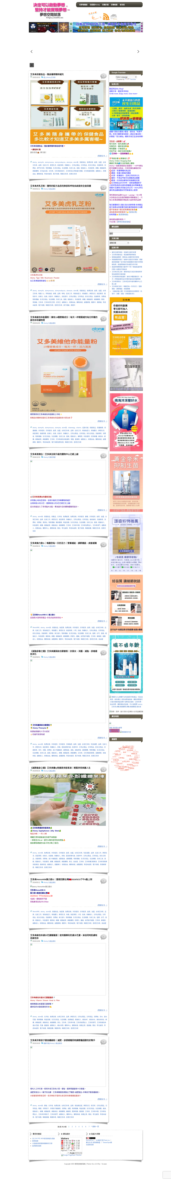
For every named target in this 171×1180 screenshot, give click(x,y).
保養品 (53, 516)
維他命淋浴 (100, 1019)
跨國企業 (82, 1025)
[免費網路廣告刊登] (125, 732)
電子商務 (56, 174)
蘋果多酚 (43, 864)
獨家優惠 (59, 522)
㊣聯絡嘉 (114, 5)
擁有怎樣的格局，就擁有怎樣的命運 (124, 252)
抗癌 (45, 296)
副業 (95, 162)
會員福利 (93, 519)
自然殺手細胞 (85, 636)
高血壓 (101, 639)
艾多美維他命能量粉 (62, 439)
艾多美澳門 (96, 525)
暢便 (39, 1108)
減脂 (72, 750)
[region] (68, 51)
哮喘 (63, 293)
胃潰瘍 (35, 302)
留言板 (122, 5)
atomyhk (41, 162)
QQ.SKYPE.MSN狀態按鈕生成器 (43, 1138)
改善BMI (75, 747)
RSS (106, 16)
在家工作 (46, 165)
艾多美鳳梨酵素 (89, 171)
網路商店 (55, 525)
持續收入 (68, 165)
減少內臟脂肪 (57, 750)
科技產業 (91, 168)
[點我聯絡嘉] (123, 214)
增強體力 (85, 293)
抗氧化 (40, 296)
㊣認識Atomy (95, 5)
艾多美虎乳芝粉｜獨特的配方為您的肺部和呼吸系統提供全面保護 (60, 186)
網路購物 (36, 171)
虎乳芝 (58, 302)
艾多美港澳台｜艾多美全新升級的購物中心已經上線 (54, 454)
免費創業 (66, 516)
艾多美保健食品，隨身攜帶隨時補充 (47, 74)
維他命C (85, 1019)
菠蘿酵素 (99, 753)
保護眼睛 (100, 427)
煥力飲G (57, 633)
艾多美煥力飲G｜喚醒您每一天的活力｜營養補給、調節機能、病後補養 (63, 543)
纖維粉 (68, 1111)
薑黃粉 (77, 439)
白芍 (98, 633)
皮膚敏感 (71, 1019)
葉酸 (72, 439)
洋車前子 (46, 1108)
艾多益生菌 (43, 171)
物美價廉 (49, 168)
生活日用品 (57, 168)
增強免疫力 (77, 293)
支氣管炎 (65, 296)
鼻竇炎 (73, 305)
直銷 (78, 168)
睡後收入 (84, 168)
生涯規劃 (65, 168)
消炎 (39, 750)
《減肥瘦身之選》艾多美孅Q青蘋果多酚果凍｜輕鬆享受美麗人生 (60, 768)
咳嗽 (54, 293)
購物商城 (40, 174)
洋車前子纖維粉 (55, 1108)
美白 (70, 861)
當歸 (93, 633)
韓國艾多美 (64, 174)
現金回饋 (66, 522)
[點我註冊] (133, 212)
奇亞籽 (93, 1105)
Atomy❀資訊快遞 (49, 457)
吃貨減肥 (94, 744)
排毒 (58, 747)
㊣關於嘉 (105, 5)
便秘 (45, 1105)
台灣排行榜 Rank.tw (103, 1140)
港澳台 (45, 522)
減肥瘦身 (66, 750)
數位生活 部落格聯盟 (93, 1142)
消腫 (44, 750)
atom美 (75, 162)
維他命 (100, 436)
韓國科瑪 (58, 1028)
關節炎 (93, 302)
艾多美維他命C (60, 171)
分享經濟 (49, 430)
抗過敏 (51, 856)
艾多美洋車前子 (43, 1114)
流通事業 (100, 165)
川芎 (75, 630)
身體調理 (87, 302)
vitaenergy (71, 427)
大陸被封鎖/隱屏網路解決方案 (42, 1143)
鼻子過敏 (66, 305)
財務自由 (72, 302)
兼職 (86, 516)
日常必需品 (76, 165)
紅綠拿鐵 (94, 436)
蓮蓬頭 (46, 1025)
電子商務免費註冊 (58, 442)
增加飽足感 (78, 1105)
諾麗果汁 (58, 864)
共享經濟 (41, 430)
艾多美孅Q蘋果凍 (91, 861)
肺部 (102, 299)
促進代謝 (85, 427)
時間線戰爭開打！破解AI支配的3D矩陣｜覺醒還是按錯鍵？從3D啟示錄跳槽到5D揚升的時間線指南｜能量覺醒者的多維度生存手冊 (127, 262)
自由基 (75, 861)
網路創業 (103, 168)
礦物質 (80, 436)
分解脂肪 (69, 744)
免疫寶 (61, 627)
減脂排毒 (78, 750)
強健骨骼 (43, 433)
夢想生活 (53, 165)
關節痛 (99, 302)
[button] (31, 51)
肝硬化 (72, 636)
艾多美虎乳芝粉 (49, 302)
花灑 (41, 1025)
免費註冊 (90, 162)
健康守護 (47, 1043)
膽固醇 (81, 1111)
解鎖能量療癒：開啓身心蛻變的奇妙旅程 (125, 257)
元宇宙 (59, 516)
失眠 (67, 914)
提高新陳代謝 (66, 747)
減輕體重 (85, 750)
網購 (97, 168)
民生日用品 (92, 165)
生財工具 (72, 168)
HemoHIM (36, 627)
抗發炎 (51, 296)
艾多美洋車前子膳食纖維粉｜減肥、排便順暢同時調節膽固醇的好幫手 (62, 1040)
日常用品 (84, 165)
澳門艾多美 (40, 168)
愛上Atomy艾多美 (49, 77)
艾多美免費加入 (86, 525)
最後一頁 (95, 1126)
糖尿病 (48, 636)
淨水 (101, 1016)
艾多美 (51, 171)
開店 (58, 528)
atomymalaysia (60, 162)
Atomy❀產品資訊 (49, 189)
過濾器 (89, 1025)
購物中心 (46, 528)
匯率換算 (35, 1141)
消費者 (103, 296)
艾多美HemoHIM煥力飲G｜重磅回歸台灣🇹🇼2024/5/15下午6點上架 (61, 879)
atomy (35, 162)
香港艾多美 (73, 174)
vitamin (78, 427)
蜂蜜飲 (99, 636)
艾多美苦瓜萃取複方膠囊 (74, 171)
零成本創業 (48, 174)
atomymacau (49, 162)
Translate (133, 79)
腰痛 (77, 636)
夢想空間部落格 (51, 10)
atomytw (69, 162)
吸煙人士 (41, 293)
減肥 (69, 1108)
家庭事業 (60, 165)
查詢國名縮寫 (36, 1146)
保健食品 (83, 162)
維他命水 (92, 1019)
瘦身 (104, 1108)
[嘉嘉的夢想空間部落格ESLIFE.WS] (90, 1138)
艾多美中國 (76, 525)
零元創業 (65, 528)
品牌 (39, 165)
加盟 (100, 162)
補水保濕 (60, 1025)
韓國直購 (88, 528)
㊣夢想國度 (83, 5)
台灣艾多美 (65, 430)
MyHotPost (90, 1140)
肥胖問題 (75, 1111)
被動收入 (99, 171)
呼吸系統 (49, 293)
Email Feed (113, 16)
